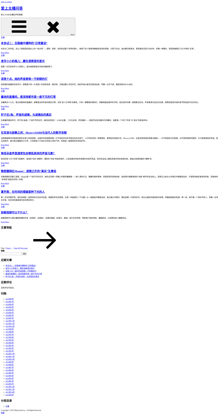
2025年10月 (10, 326)
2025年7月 (9, 335)
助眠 (3, 413)
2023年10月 (10, 392)
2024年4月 (9, 376)
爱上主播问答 (12, 8)
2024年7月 (9, 368)
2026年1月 (9, 318)
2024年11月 (10, 357)
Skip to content (6, 2)
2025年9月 (9, 329)
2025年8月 (9, 332)
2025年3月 (9, 346)
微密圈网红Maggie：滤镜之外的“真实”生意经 (28, 171)
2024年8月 (9, 365)
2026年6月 (9, 305)
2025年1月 (9, 351)
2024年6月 (9, 370)
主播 (3, 37)
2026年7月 (9, 302)
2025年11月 (10, 324)
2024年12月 (10, 354)
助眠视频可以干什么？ (14, 212)
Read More (5, 53)
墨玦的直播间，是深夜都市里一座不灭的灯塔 (28, 96)
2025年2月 (9, 348)
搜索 (3, 251)
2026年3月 (9, 313)
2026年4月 (9, 310)
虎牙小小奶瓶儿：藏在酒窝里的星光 (23, 61)
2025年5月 (9, 340)
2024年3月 (9, 378)
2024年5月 (9, 373)
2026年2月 (9, 315)
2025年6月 (9, 337)
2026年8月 (9, 299)
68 (17, 248)
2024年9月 (9, 362)
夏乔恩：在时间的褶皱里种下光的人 (23, 191)
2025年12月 (10, 321)
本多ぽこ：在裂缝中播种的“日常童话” (24, 43)
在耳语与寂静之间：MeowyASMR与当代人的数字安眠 (34, 132)
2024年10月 (10, 359)
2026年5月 (9, 307)
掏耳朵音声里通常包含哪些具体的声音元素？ (28, 153)
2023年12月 (10, 387)
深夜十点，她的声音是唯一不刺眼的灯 (24, 78)
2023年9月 (9, 395)
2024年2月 (9, 381)
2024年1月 (9, 384)
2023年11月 (10, 389)
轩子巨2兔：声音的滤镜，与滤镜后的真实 (26, 114)
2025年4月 (9, 343)
